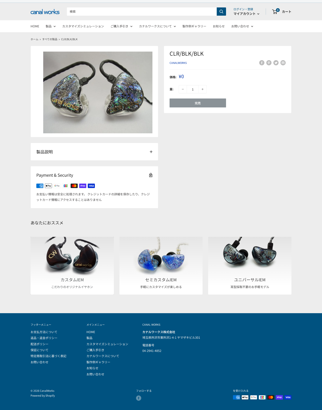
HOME (35, 26)
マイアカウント (244, 13)
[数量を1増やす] (202, 89)
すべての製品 (49, 39)
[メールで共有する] (283, 62)
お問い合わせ (240, 26)
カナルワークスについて (155, 26)
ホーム (34, 39)
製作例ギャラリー (194, 26)
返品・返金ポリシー (44, 338)
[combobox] (142, 11)
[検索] (221, 11)
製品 (49, 26)
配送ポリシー (39, 344)
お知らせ (219, 26)
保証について (39, 350)
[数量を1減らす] (183, 89)
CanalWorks (178, 63)
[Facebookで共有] (261, 62)
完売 (198, 103)
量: (171, 89)
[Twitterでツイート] (276, 62)
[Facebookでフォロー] (138, 398)
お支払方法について (44, 332)
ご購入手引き (119, 26)
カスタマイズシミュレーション (83, 26)
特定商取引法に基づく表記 (48, 356)
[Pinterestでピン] (269, 62)
